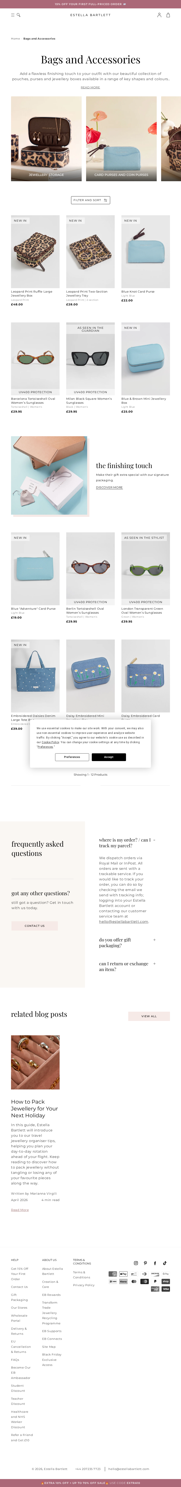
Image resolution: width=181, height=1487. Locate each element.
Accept (108, 757)
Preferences (72, 757)
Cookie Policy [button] (50, 742)
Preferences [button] (45, 746)
